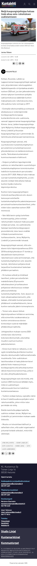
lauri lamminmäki (8, 449)
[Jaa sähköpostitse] (23, 63)
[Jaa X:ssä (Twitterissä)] (16, 63)
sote (28, 446)
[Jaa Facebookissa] (13, 63)
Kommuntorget (10, 542)
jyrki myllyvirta (8, 443)
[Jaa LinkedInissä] (19, 63)
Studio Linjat (8, 531)
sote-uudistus (7, 446)
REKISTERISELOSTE (7, 556)
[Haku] (29, 4)
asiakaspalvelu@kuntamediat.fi (12, 484)
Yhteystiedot (5, 521)
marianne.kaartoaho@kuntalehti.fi (13, 504)
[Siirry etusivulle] (9, 4)
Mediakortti (5, 525)
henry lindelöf (22, 443)
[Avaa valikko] (25, 4)
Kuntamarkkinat (10, 537)
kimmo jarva (19, 446)
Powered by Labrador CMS (18, 563)
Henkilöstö (5, 523)
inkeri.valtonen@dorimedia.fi (11, 512)
